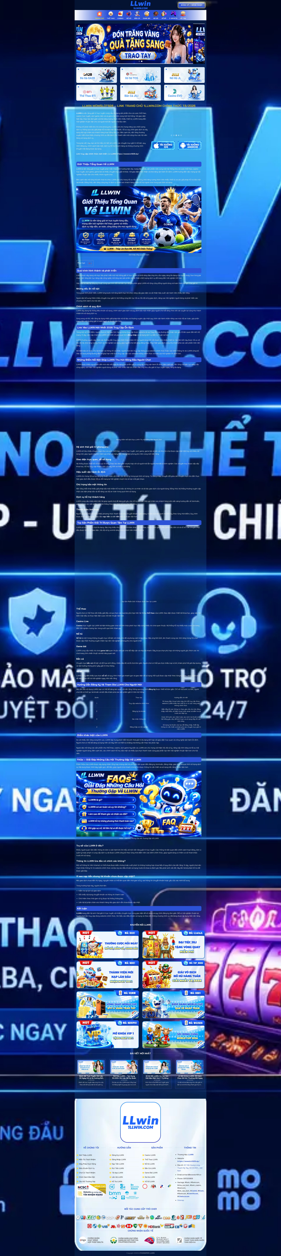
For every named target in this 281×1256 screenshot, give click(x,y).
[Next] (199, 44)
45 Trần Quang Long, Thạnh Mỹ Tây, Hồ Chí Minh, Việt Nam (190, 1168)
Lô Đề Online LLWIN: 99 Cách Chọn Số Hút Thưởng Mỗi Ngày (190, 1077)
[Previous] (82, 44)
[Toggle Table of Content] (88, 263)
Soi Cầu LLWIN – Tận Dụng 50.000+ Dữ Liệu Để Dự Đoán (124, 1077)
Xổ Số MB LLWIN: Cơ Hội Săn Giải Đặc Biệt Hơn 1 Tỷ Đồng (157, 1077)
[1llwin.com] (140, 5)
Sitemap (180, 1200)
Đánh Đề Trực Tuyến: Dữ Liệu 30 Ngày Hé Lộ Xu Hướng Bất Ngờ (91, 1077)
